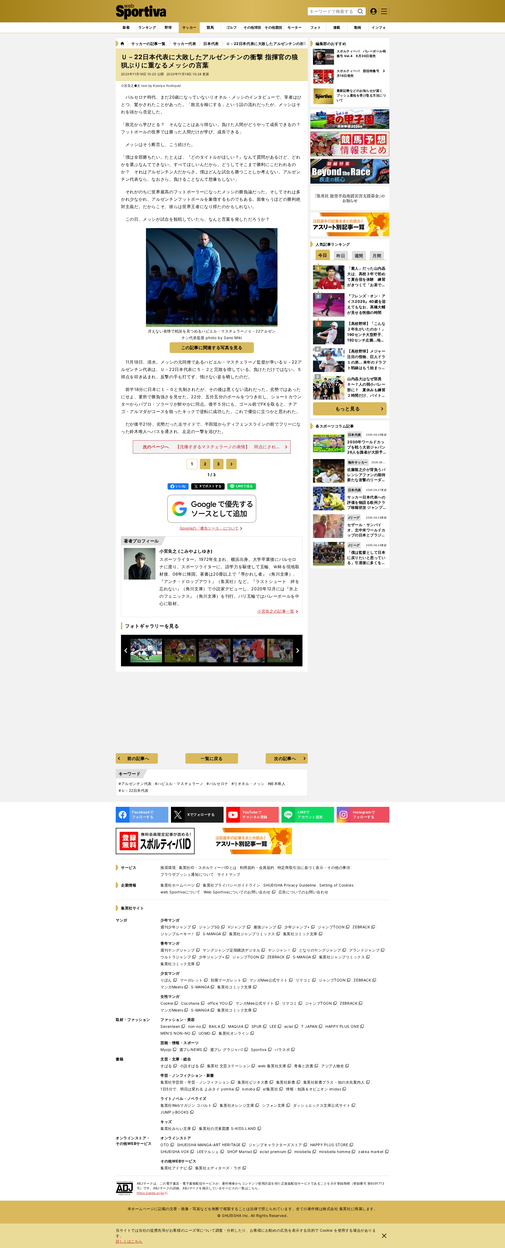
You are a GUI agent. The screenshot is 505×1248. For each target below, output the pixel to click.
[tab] (168, 27)
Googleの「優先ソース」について (209, 528)
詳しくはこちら (129, 1241)
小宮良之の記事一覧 (275, 611)
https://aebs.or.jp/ (152, 1193)
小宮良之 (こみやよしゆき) (186, 551)
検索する (360, 11)
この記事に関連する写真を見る (212, 347)
